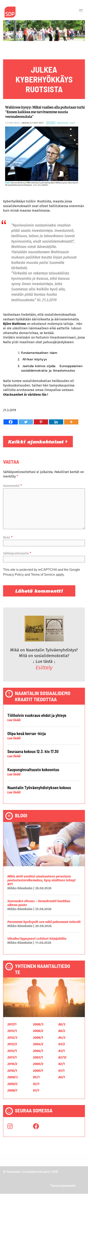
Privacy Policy (13, 574)
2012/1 (12, 1051)
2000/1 (38, 1071)
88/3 (61, 1024)
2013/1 (12, 1031)
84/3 (61, 1038)
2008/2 (38, 1031)
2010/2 (12, 1064)
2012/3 (12, 1038)
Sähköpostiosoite (17, 553)
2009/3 (12, 1077)
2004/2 (38, 1044)
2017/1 (11, 1024)
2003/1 (38, 1057)
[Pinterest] (41, 421)
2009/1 (12, 1090)
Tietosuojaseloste (63, 1185)
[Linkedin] (56, 421)
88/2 (61, 1031)
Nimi (7, 537)
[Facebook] (10, 421)
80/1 (61, 1077)
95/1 (36, 1077)
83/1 (61, 1051)
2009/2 (12, 1084)
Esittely (44, 668)
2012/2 (12, 1044)
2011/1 (12, 1057)
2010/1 (12, 1071)
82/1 (61, 1064)
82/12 (62, 1057)
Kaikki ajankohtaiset (37, 441)
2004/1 (38, 1051)
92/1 (36, 1084)
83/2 (61, 1044)
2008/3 (38, 1024)
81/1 (61, 1071)
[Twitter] (26, 421)
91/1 (36, 1090)
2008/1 (38, 1038)
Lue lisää (13, 720)
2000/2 (38, 1064)
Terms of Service (43, 574)
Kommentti (12, 486)
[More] (71, 421)
